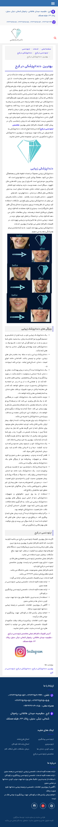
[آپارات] (51, 806)
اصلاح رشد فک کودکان (20, 744)
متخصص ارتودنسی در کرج (43, 753)
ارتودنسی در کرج (41, 52)
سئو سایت (29, 817)
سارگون (16, 817)
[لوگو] (12, 33)
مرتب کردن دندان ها (45, 749)
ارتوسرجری (49, 744)
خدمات (35, 49)
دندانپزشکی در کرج (24, 52)
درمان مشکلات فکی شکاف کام (16, 749)
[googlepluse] (43, 806)
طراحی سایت (40, 817)
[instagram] (34, 806)
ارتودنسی (26, 49)
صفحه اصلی (46, 49)
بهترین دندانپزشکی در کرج (42, 668)
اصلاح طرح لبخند (23, 739)
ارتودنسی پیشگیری (46, 739)
